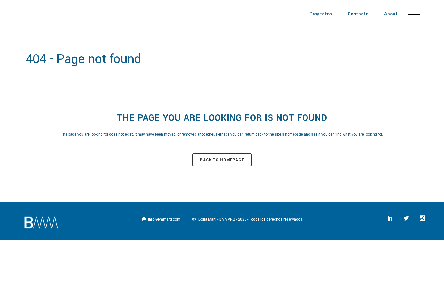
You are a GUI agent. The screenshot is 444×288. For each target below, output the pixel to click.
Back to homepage (222, 160)
